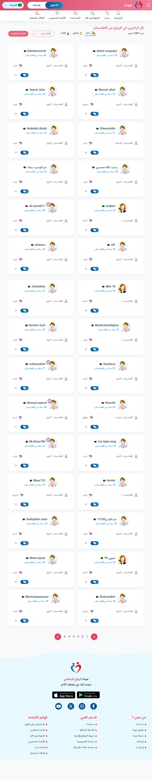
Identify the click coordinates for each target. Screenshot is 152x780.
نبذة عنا (140, 724)
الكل (88, 33)
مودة (128, 5)
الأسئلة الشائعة (87, 730)
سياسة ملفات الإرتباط (84, 747)
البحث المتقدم (18, 34)
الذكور (76, 33)
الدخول (54, 5)
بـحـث (107, 18)
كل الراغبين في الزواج (35, 724)
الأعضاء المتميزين (57, 18)
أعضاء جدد (75, 18)
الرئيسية (118, 18)
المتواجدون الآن (92, 18)
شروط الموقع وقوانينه (84, 736)
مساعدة (90, 724)
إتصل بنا (140, 747)
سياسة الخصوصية (85, 742)
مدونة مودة (138, 736)
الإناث (63, 33)
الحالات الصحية (37, 18)
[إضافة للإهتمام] (86, 75)
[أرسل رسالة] (95, 75)
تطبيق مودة (138, 730)
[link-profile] (111, 53)
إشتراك (36, 5)
